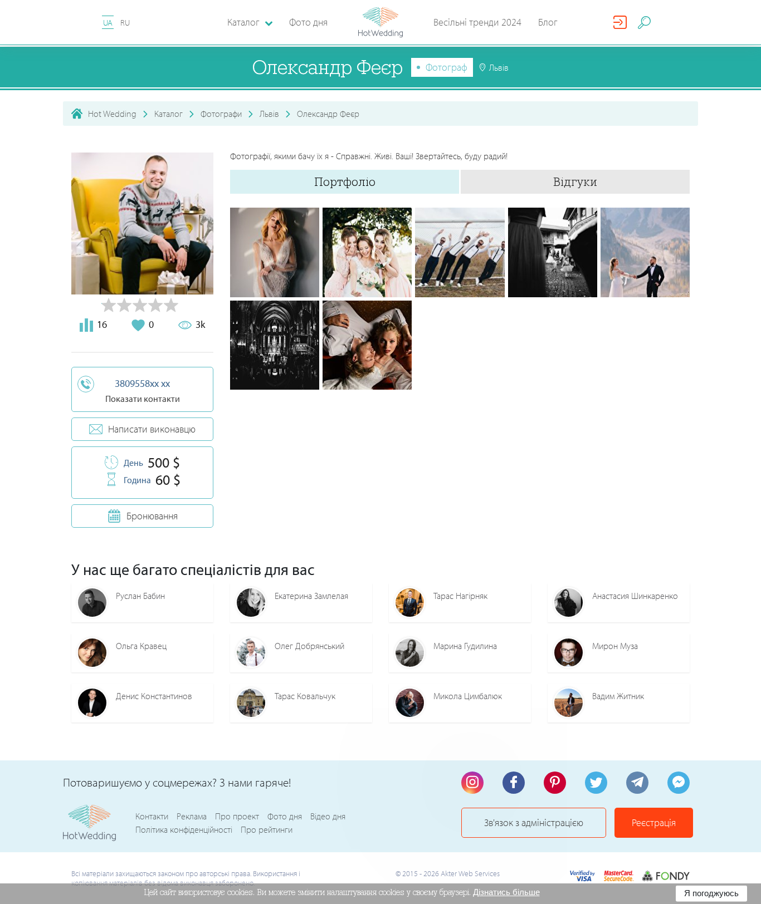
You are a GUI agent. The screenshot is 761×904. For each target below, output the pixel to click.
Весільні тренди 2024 (477, 22)
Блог (548, 22)
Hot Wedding (112, 113)
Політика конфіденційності (183, 829)
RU (125, 22)
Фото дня (308, 22)
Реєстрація (654, 822)
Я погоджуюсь (711, 893)
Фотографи (221, 113)
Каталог (168, 113)
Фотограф (446, 67)
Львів (269, 113)
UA (108, 22)
